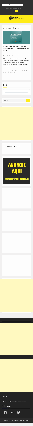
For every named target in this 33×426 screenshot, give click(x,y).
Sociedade (5, 55)
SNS (15, 72)
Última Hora (12, 55)
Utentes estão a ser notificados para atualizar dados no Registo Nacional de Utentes (16, 48)
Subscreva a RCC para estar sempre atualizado (14, 401)
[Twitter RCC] (8, 13)
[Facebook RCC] (3, 13)
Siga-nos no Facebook (11, 146)
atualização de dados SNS (11, 70)
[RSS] (11, 13)
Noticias (27, 54)
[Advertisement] (16, 123)
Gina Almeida (18, 54)
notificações (21, 70)
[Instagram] (5, 13)
